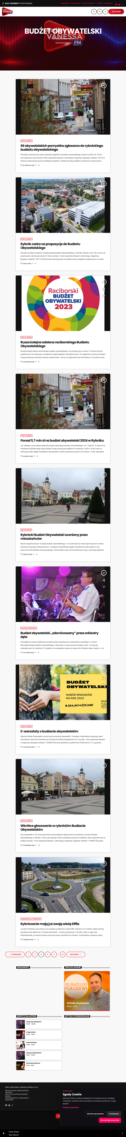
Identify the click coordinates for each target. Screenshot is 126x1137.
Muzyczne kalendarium (33, 1022)
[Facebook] (122, 5)
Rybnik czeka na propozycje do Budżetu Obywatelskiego (50, 246)
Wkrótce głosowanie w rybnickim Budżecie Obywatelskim (53, 828)
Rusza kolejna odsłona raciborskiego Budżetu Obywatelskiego (54, 344)
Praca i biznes (26, 141)
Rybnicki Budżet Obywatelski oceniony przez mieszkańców (54, 537)
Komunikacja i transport (30, 919)
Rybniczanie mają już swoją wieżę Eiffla (49, 924)
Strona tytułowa (31, 1042)
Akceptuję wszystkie (110, 1120)
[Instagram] (119, 5)
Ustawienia (114, 1114)
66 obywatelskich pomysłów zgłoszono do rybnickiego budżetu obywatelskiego (61, 148)
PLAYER (116, 11)
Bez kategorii (26, 530)
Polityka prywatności (71, 1108)
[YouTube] (116, 5)
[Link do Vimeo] (7, 11)
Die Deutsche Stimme (33, 1063)
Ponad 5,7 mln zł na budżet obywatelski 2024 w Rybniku (62, 440)
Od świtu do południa (78, 1003)
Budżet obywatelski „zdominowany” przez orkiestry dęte (59, 635)
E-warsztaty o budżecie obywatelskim (49, 731)
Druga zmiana (30, 1032)
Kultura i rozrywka (28, 628)
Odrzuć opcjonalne (95, 1114)
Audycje (71, 999)
